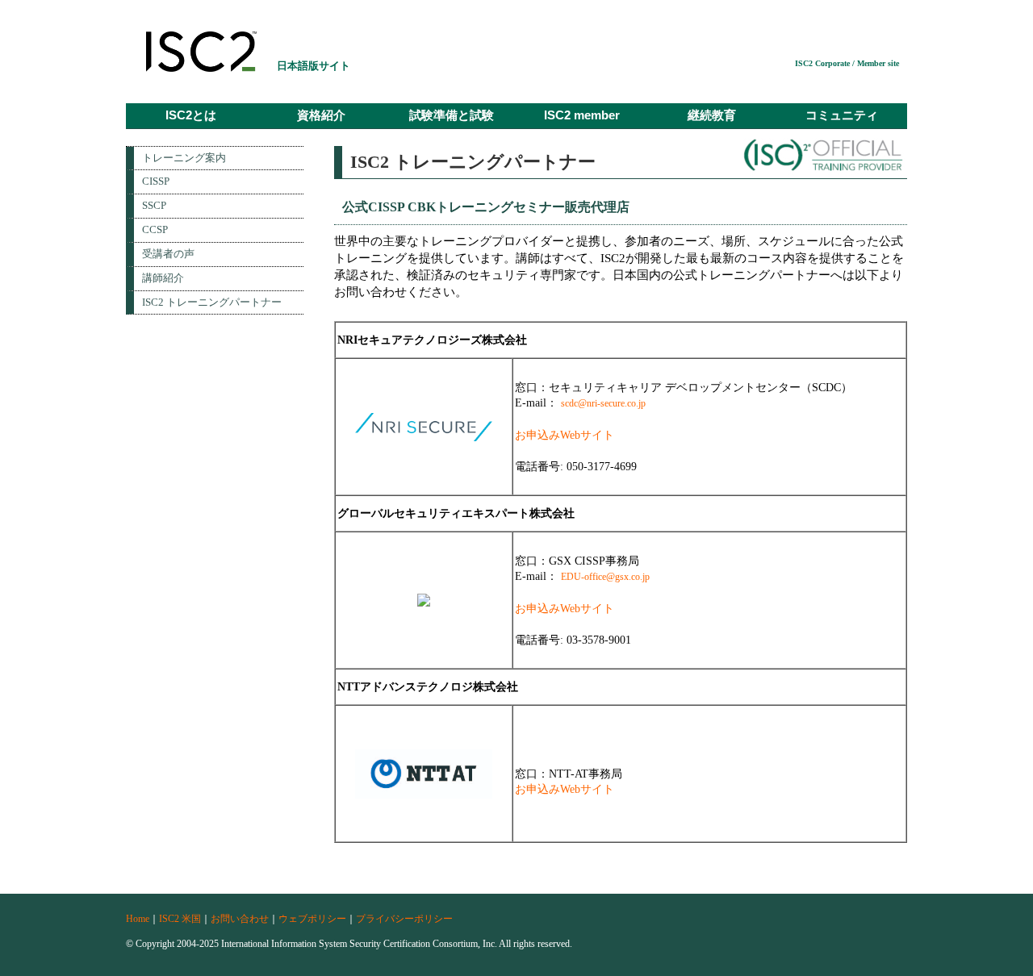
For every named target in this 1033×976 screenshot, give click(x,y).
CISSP (155, 181)
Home (137, 918)
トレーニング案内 (184, 158)
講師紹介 (163, 278)
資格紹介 (321, 115)
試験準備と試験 (451, 115)
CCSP (155, 229)
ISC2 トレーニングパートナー (212, 302)
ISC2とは (190, 115)
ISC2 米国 (180, 918)
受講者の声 (168, 254)
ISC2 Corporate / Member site (847, 63)
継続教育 (712, 115)
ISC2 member (582, 115)
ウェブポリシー (312, 918)
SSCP (154, 205)
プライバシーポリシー (404, 918)
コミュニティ (841, 115)
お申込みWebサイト (564, 435)
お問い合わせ (240, 918)
